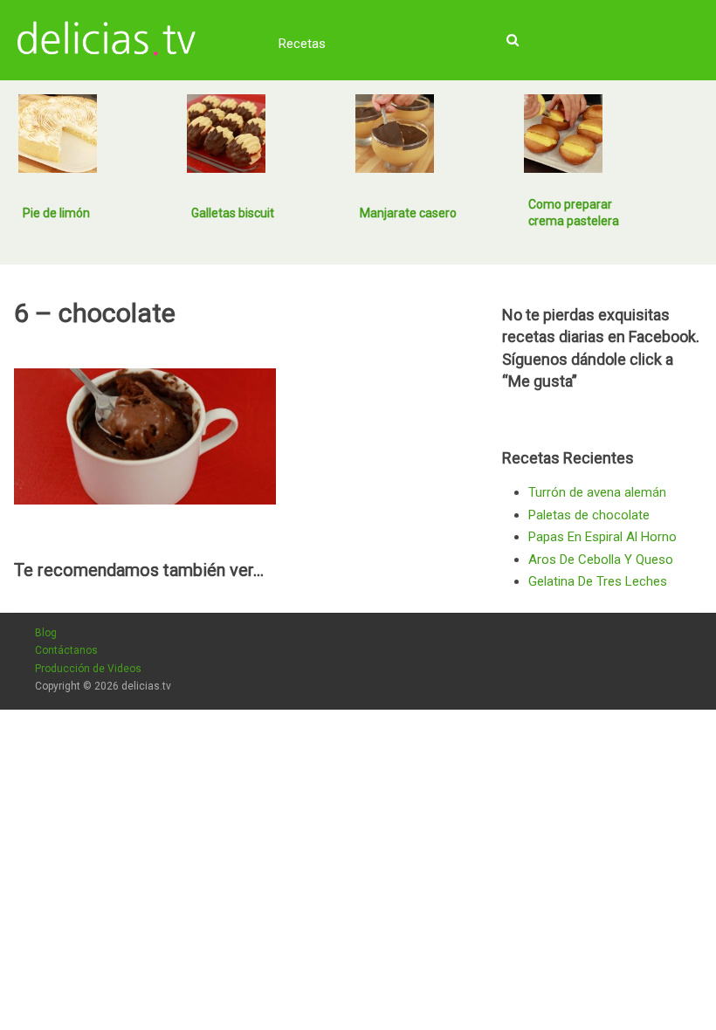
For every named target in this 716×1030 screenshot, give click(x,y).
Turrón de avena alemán (597, 492)
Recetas (302, 44)
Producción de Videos (88, 669)
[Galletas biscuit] (226, 133)
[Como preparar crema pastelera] (563, 133)
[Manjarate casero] (394, 133)
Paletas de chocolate (589, 515)
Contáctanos (66, 650)
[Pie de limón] (57, 133)
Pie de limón (56, 213)
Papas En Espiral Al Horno (602, 537)
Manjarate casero (408, 213)
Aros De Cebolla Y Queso (600, 559)
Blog (46, 633)
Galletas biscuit (232, 213)
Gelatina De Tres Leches (597, 581)
